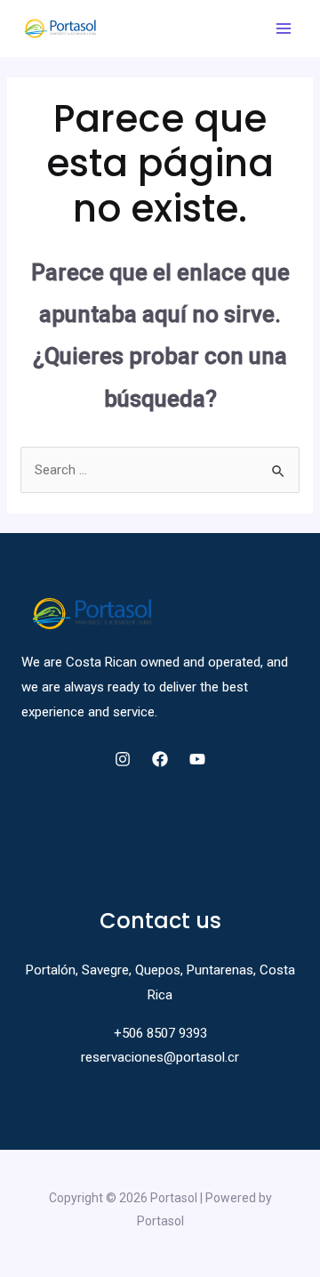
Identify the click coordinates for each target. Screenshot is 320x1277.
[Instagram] (123, 759)
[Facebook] (160, 759)
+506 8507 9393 (160, 1033)
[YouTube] (197, 759)
